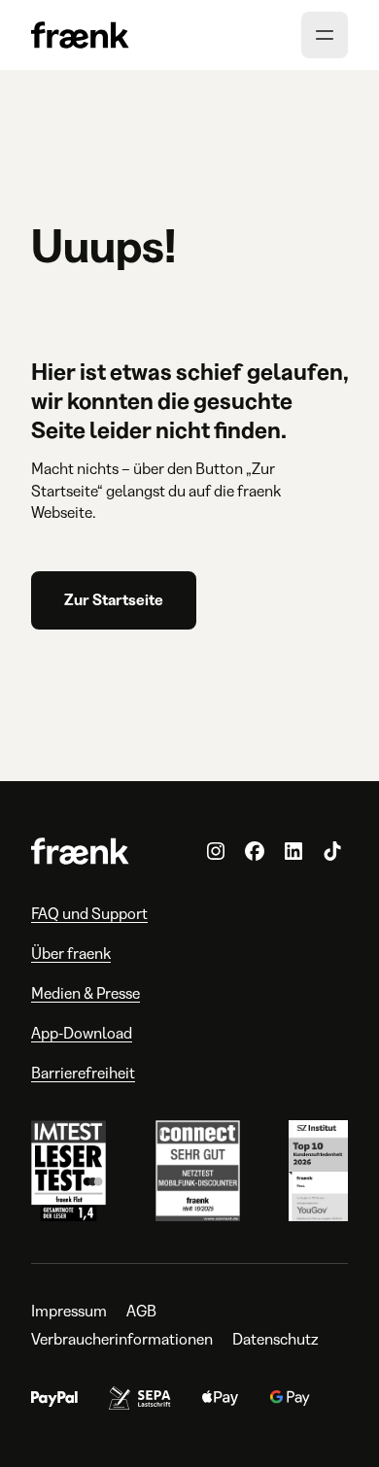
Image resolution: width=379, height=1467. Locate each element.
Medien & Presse (85, 993)
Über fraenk (71, 953)
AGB (141, 1311)
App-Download (81, 1033)
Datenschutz (275, 1339)
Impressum (69, 1311)
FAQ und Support (89, 913)
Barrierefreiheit (83, 1073)
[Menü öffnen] (324, 35)
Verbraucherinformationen (122, 1339)
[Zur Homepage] (80, 35)
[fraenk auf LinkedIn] (293, 851)
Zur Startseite (113, 600)
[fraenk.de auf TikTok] (332, 851)
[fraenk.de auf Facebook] (254, 851)
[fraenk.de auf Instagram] (215, 851)
